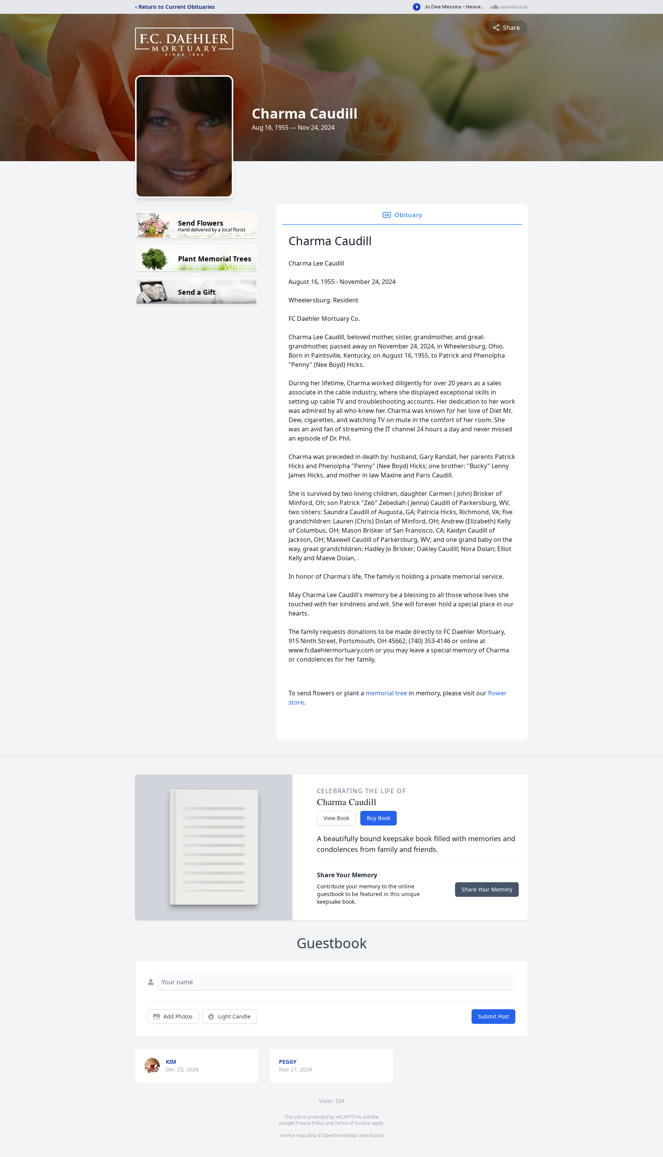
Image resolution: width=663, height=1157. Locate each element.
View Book (336, 818)
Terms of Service (352, 1123)
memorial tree (386, 693)
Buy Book (378, 818)
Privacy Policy (309, 1123)
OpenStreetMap (340, 1135)
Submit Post (493, 1016)
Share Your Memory (487, 889)
